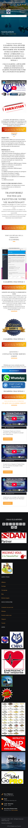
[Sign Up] (25, 4)
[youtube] (3, 524)
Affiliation (3, 582)
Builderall (9, 823)
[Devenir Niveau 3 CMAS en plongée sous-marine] (14, 263)
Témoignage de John (10, 493)
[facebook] (7, 524)
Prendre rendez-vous (6, 615)
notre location (14, 810)
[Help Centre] (20, 4)
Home (2, 33)
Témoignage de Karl (10, 460)
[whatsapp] (10, 524)
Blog (2, 594)
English (4, 4)
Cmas (7, 33)
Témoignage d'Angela (10, 427)
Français (9, 4)
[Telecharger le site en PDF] (12, 527)
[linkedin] (13, 524)
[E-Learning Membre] (7, 568)
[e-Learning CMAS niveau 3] (14, 327)
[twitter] (17, 524)
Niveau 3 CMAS (13, 33)
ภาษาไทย (14, 4)
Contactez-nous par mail (7, 607)
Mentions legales (5, 598)
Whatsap (3, 611)
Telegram (3, 619)
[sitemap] (15, 527)
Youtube (3, 623)
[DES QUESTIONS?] (14, 370)
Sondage (3, 586)
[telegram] (24, 524)
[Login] (22, 4)
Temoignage (4, 590)
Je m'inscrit (7, 438)
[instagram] (20, 524)
